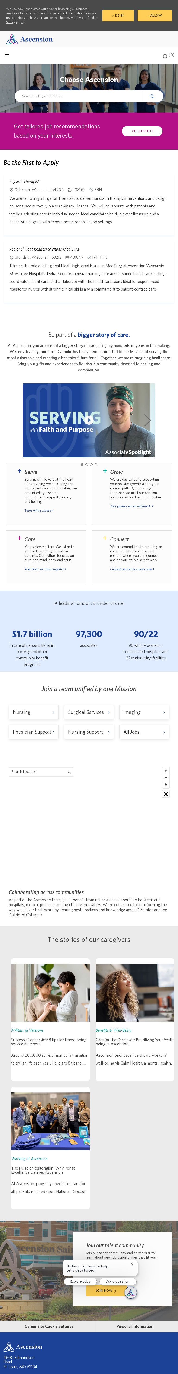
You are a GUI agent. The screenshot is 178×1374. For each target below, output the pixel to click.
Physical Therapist (24, 181)
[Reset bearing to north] (165, 784)
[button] (152, 96)
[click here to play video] (89, 420)
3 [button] (91, 464)
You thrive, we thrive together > (46, 569)
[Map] (89, 823)
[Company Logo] (29, 39)
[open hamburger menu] (6, 55)
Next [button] (148, 420)
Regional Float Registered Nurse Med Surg (44, 249)
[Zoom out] (165, 777)
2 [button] (86, 464)
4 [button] (96, 464)
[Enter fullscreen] (165, 793)
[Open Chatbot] (131, 1293)
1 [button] (82, 464)
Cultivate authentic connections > (132, 569)
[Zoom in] (165, 770)
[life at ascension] (46, 494)
